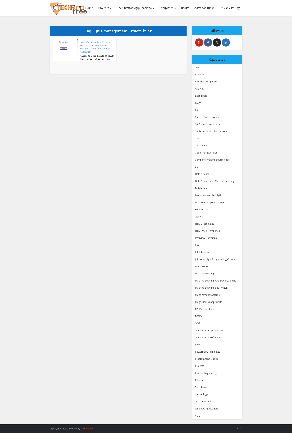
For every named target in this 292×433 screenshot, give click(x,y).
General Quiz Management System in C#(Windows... (97, 57)
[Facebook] (208, 42)
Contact (238, 428)
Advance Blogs (204, 8)
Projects (103, 8)
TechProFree (87, 428)
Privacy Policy (230, 8)
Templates (166, 8)
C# (87, 42)
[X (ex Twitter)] (217, 42)
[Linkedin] (226, 42)
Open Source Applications (134, 8)
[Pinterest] (199, 42)
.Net (82, 42)
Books (185, 8)
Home (89, 8)
